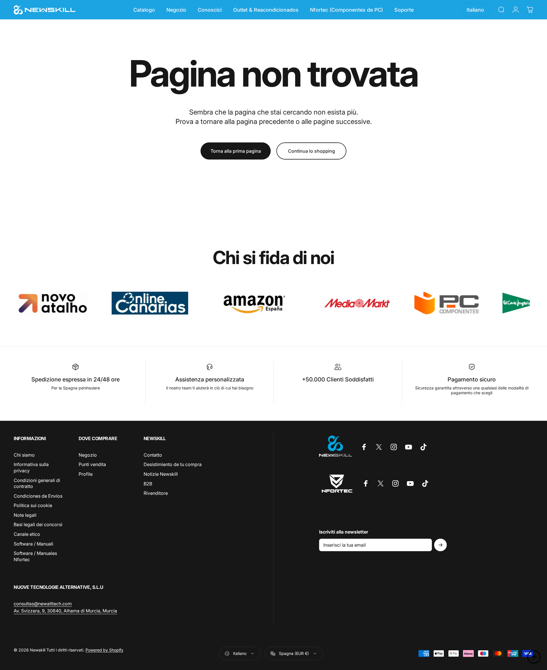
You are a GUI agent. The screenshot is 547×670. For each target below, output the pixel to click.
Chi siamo (24, 455)
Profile (86, 474)
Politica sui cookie (33, 505)
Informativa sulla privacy (31, 467)
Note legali (25, 515)
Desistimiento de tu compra (173, 464)
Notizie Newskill (161, 474)
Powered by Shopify (104, 649)
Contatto (153, 455)
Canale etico (27, 534)
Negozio (88, 455)
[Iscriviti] (440, 545)
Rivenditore (156, 493)
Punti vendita (92, 464)
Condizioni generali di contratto (37, 483)
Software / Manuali (33, 544)
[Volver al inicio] (534, 657)
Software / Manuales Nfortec (35, 556)
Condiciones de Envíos (38, 496)
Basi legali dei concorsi (38, 524)
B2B (148, 483)
